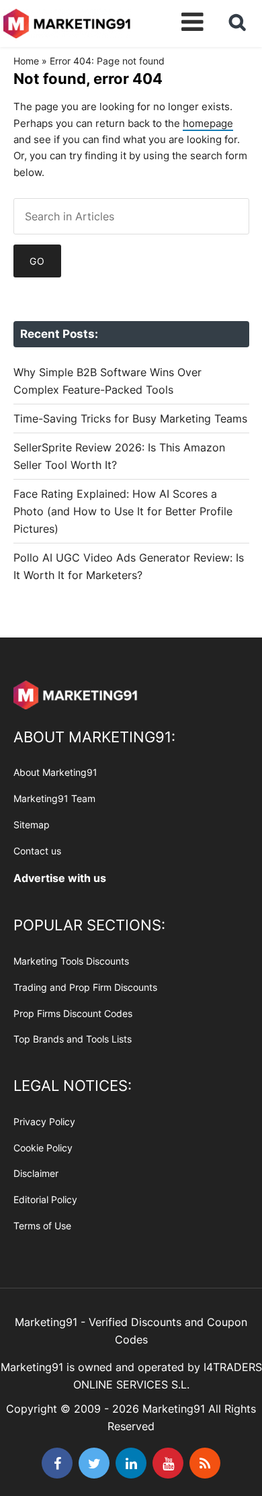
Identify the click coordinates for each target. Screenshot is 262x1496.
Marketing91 (67, 22)
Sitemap (31, 824)
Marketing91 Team (54, 798)
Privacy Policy (44, 1121)
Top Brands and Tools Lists (72, 1039)
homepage (208, 123)
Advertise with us (59, 878)
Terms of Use (42, 1225)
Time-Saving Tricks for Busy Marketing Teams (130, 418)
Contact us (37, 850)
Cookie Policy (43, 1147)
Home (26, 61)
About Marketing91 (55, 772)
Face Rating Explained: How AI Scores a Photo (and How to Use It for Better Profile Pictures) (122, 511)
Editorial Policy (45, 1199)
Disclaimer (35, 1173)
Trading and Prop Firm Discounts (85, 987)
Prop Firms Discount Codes (72, 1013)
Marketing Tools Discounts (71, 961)
